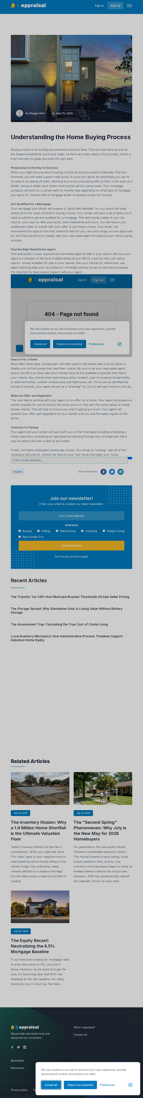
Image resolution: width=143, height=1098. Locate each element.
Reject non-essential (80, 1085)
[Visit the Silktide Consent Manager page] (130, 1085)
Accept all (51, 1085)
